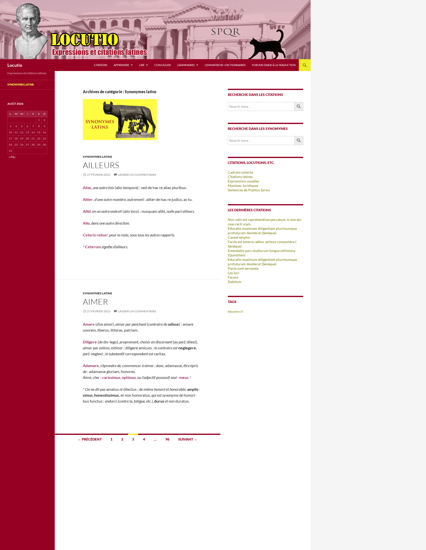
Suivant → (187, 439)
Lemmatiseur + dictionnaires (225, 65)
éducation (235, 311)
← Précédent (90, 439)
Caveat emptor (239, 237)
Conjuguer (162, 65)
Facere (233, 277)
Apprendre (121, 65)
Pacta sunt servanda (243, 268)
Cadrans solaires (240, 172)
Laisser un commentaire (137, 175)
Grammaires (186, 65)
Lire (141, 65)
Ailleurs (101, 165)
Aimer (95, 302)
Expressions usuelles (243, 181)
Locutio (14, 65)
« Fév (12, 157)
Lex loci (233, 273)
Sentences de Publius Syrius (249, 190)
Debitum (234, 282)
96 (167, 439)
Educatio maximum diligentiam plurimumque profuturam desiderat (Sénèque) (262, 261)
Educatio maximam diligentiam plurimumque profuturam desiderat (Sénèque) (262, 230)
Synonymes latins (97, 157)
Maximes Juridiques (243, 185)
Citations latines (240, 177)
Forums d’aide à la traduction (274, 65)
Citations (100, 65)
